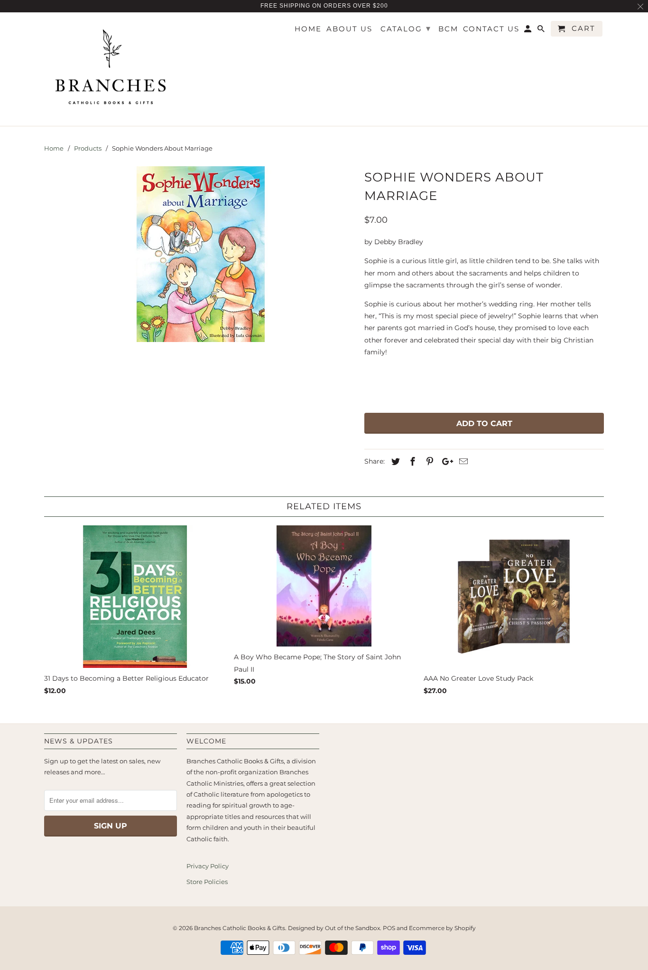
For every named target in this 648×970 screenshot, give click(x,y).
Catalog (405, 28)
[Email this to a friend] (462, 461)
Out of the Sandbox (352, 928)
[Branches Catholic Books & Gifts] (110, 69)
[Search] (541, 31)
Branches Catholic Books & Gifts (239, 928)
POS (389, 928)
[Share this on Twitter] (394, 461)
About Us (349, 29)
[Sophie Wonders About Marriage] (199, 254)
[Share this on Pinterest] (428, 461)
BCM (448, 29)
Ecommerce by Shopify (442, 928)
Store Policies (207, 881)
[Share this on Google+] (445, 461)
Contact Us (491, 29)
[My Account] (528, 31)
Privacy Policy (207, 866)
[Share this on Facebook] (411, 461)
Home (308, 29)
